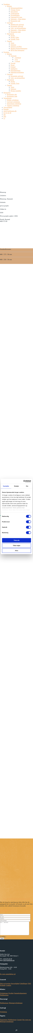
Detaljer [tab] (16, 486)
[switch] (28, 521)
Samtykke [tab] (6, 486)
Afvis (16, 550)
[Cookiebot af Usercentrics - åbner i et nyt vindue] (23, 481)
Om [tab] (27, 486)
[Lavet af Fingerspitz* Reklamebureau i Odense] (16, 1030)
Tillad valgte (16, 545)
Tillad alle (16, 540)
